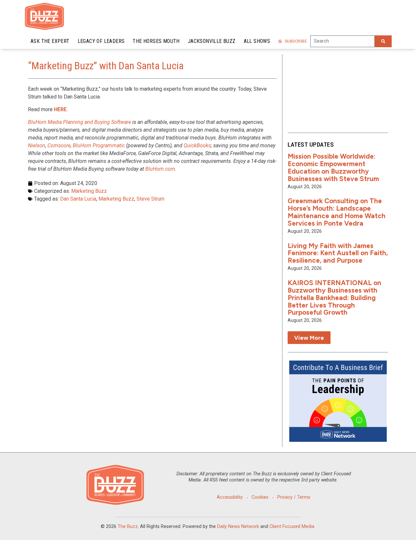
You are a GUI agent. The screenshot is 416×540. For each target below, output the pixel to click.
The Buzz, (128, 526)
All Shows (257, 41)
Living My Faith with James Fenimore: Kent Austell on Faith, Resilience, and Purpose (338, 253)
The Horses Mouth (156, 41)
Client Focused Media (291, 526)
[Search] (383, 41)
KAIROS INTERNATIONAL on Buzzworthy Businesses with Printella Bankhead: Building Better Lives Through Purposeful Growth (334, 298)
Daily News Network (238, 526)
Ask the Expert (50, 41)
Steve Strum (150, 199)
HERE (60, 109)
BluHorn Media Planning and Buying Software (79, 122)
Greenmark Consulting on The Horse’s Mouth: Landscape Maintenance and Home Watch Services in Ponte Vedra (336, 212)
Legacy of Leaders (101, 41)
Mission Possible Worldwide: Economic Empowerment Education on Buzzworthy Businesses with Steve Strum (333, 167)
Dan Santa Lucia (78, 199)
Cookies (260, 497)
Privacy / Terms (293, 497)
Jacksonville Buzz (212, 41)
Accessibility (230, 497)
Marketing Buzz (89, 191)
